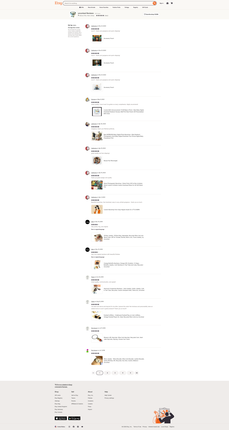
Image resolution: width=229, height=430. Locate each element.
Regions (172, 426)
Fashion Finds (116, 7)
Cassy (93, 301)
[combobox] (107, 3)
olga (92, 221)
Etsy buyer (94, 328)
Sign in (161, 3)
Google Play (74, 418)
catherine (94, 124)
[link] (93, 373)
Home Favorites (103, 7)
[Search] (154, 3)
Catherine (94, 26)
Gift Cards (145, 7)
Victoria (93, 99)
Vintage (127, 7)
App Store (61, 418)
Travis (92, 277)
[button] (59, 427)
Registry (135, 7)
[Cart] (172, 3)
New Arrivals (91, 7)
